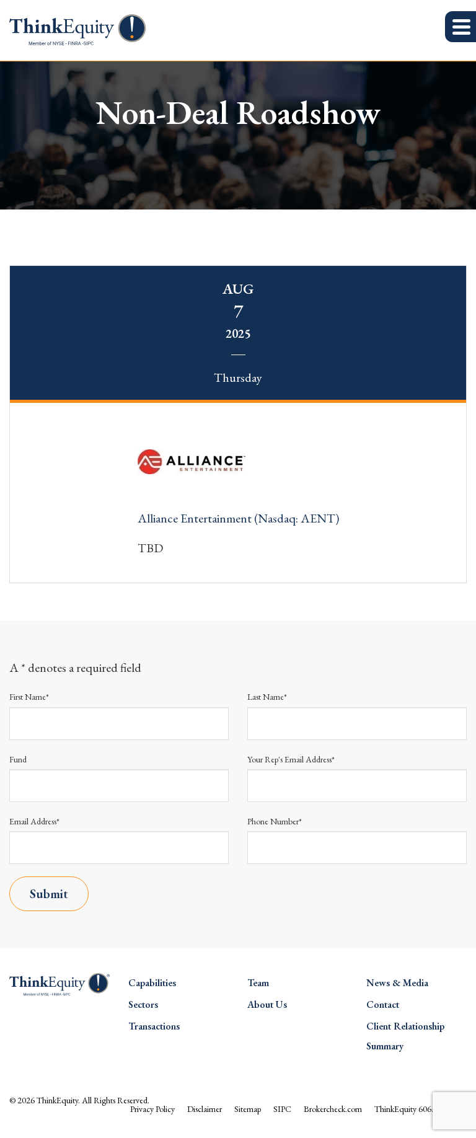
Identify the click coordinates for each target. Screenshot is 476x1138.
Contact (382, 1004)
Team (258, 982)
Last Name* (267, 696)
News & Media (397, 982)
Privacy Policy (152, 1109)
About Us (267, 1004)
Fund (18, 759)
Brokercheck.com (333, 1109)
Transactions (154, 1026)
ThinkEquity (57, 1100)
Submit (49, 894)
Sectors (143, 1004)
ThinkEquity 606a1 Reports (420, 1109)
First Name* (29, 696)
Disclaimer (204, 1109)
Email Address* (34, 821)
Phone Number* (274, 821)
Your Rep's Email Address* (291, 759)
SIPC (282, 1109)
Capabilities (152, 982)
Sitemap (247, 1109)
